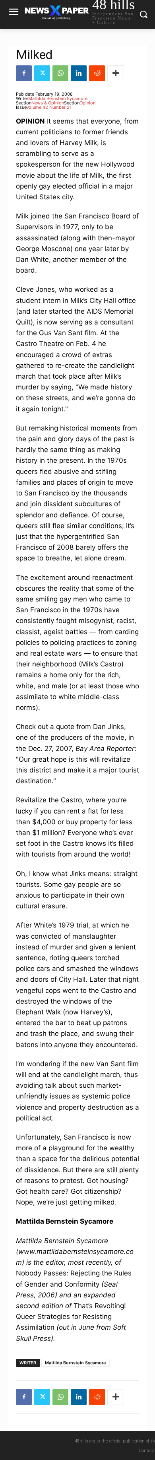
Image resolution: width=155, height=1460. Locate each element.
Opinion (87, 103)
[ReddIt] (97, 73)
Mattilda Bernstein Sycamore (57, 98)
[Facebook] (24, 73)
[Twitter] (42, 73)
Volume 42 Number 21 (49, 107)
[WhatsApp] (60, 73)
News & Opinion (47, 103)
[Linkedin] (79, 73)
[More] (115, 73)
